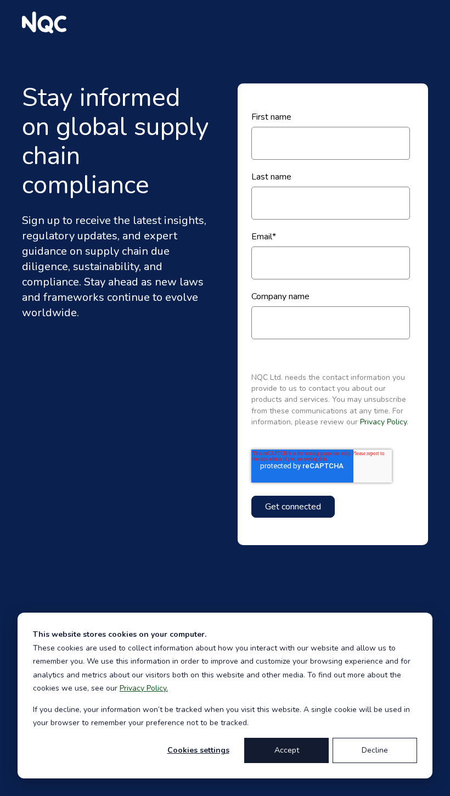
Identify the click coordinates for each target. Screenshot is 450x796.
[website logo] (44, 22)
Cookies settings (198, 750)
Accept (286, 750)
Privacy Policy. (144, 688)
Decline (375, 750)
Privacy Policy (383, 422)
